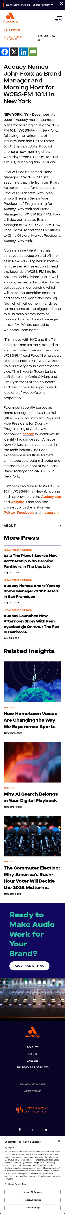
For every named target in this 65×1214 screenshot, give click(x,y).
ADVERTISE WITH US (29, 966)
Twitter (9, 512)
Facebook (25, 512)
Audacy (47, 497)
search (28, 434)
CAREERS (32, 1060)
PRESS (32, 1054)
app (58, 497)
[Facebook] (4, 51)
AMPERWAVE (32, 1091)
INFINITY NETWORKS (33, 1084)
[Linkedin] (23, 51)
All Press (13, 30)
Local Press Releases (12, 38)
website (17, 502)
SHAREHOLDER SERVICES (32, 1067)
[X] (14, 51)
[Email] (33, 51)
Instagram (50, 512)
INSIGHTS (32, 1047)
